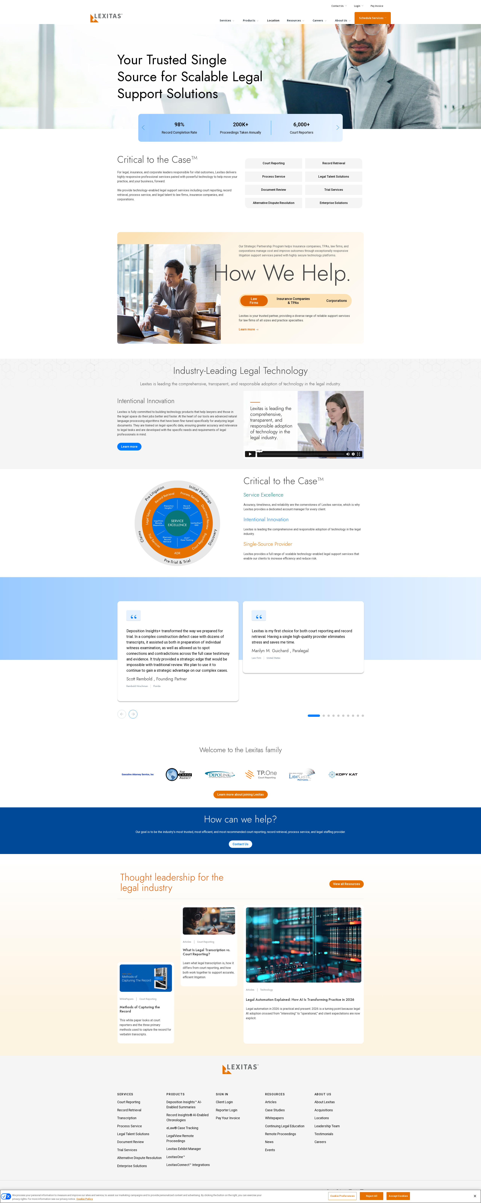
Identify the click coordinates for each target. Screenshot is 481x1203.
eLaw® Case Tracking (182, 1128)
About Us (341, 20)
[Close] (475, 1196)
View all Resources (346, 884)
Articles (271, 1102)
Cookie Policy (84, 1199)
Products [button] (175, 1094)
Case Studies (275, 1110)
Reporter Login (226, 1110)
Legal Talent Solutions (333, 176)
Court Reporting (274, 163)
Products (249, 20)
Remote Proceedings (280, 1134)
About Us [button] (323, 1094)
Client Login (224, 1102)
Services (225, 20)
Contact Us (240, 844)
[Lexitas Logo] (240, 1069)
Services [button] (125, 1094)
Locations (322, 1118)
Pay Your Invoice (228, 1118)
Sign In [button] (222, 1094)
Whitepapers (274, 1118)
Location (273, 20)
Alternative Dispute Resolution (273, 203)
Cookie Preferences (342, 1196)
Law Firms (254, 301)
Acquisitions (324, 1110)
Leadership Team (327, 1126)
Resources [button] (275, 1094)
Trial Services (333, 190)
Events (270, 1150)
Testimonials (324, 1134)
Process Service (273, 176)
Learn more (129, 446)
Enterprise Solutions (334, 203)
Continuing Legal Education (284, 1126)
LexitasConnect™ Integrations (188, 1165)
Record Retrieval (333, 163)
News (269, 1142)
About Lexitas (325, 1102)
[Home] (107, 18)
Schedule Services (371, 18)
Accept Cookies (398, 1196)
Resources (294, 20)
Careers (318, 20)
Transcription (126, 1118)
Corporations (336, 301)
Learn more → (249, 329)
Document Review (273, 190)
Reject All (371, 1196)
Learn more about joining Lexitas (240, 794)
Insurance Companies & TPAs (293, 301)
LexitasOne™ (175, 1157)
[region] (240, 1196)
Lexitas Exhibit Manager (183, 1149)
